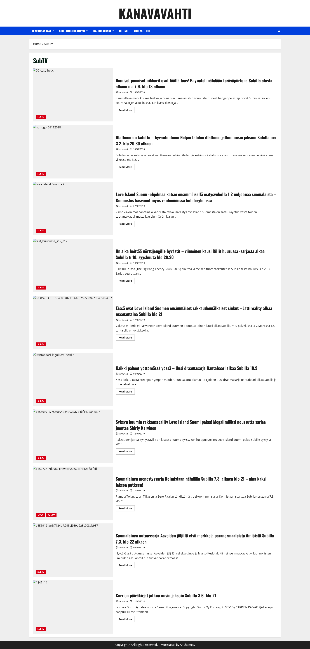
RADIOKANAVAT (102, 31)
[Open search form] (279, 30)
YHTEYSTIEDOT (142, 31)
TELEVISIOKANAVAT (40, 31)
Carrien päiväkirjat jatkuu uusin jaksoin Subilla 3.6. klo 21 (73, 607)
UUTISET (123, 31)
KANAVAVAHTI (155, 13)
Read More (127, 110)
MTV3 (40, 515)
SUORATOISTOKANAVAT (72, 31)
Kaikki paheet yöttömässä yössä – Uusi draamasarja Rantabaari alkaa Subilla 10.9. (73, 379)
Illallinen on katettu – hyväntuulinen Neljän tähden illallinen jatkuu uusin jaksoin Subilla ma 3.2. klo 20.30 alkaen (73, 151)
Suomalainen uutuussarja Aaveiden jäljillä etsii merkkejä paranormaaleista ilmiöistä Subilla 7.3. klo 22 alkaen (73, 550)
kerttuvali (123, 92)
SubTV (40, 116)
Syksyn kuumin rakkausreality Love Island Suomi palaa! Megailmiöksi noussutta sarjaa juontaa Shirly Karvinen (73, 436)
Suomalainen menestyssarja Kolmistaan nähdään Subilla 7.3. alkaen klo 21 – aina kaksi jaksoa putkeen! (73, 493)
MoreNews (168, 645)
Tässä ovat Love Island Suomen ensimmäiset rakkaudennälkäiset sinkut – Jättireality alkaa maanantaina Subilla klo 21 (73, 322)
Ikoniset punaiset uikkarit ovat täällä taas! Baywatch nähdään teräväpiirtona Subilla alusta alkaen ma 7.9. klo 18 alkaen (73, 94)
